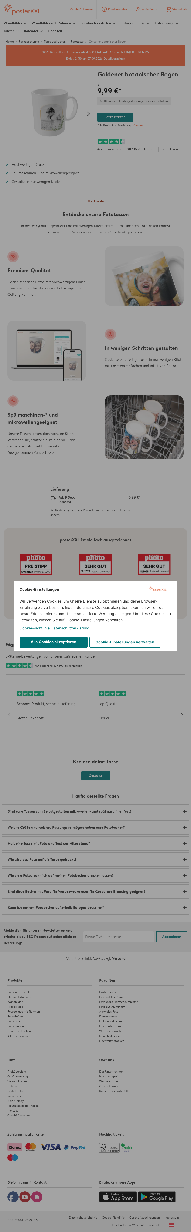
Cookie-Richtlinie (35, 628)
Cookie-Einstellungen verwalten (125, 642)
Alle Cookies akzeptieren (53, 641)
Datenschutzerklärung (70, 628)
